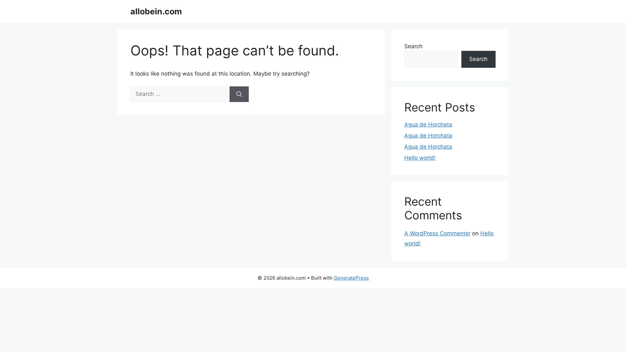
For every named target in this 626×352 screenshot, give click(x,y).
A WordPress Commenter (437, 233)
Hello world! (420, 157)
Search (413, 46)
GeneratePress (351, 278)
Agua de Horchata (428, 124)
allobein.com (156, 11)
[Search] (239, 94)
